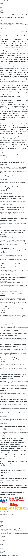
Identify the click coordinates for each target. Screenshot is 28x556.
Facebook (2, 31)
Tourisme (1, 552)
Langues (1, 521)
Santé (1, 549)
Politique (1, 537)
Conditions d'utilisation (4, 517)
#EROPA (1, 152)
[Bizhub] (21, 497)
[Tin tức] (12, 497)
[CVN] (12, 500)
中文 (1, 7)
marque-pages (14, 31)
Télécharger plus (3, 435)
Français (1, 4)
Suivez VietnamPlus (3, 155)
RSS (0, 518)
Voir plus (2, 172)
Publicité (1, 525)
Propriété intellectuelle (4, 515)
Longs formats (2, 555)
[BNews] (17, 497)
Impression (21, 31)
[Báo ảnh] (3, 502)
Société (1, 544)
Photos (11, 555)
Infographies (2, 458)
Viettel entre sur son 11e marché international (12, 426)
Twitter (8, 31)
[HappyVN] (14, 507)
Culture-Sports (2, 547)
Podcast (1, 475)
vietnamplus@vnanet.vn (7, 532)
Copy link (18, 154)
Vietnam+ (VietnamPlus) (4, 0)
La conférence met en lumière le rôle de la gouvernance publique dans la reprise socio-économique (12, 162)
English (1, 3)
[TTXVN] (3, 497)
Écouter (1, 482)
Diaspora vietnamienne (4, 541)
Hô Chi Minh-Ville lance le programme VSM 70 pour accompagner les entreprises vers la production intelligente (13, 376)
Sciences (1, 548)
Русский (1, 8)
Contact (1, 526)
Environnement (2, 551)
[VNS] (4, 500)
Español (1, 6)
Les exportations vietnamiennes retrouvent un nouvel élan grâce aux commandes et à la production (12, 309)
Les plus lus (2, 436)
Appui (1, 519)
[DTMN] (20, 500)
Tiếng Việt (2, 2)
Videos (1, 467)
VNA (1, 522)
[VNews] (8, 497)
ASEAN (1, 543)
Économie (2, 12)
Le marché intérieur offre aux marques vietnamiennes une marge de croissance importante (11, 293)
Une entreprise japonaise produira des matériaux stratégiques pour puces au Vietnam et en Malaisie (13, 232)
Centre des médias (3, 554)
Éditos (1, 539)
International (2, 540)
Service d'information (4, 524)
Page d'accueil (2, 536)
